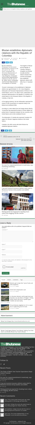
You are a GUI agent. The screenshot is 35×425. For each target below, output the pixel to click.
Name (4, 244)
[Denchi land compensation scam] (5, 292)
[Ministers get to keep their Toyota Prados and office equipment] (5, 285)
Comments (15, 279)
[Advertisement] (17, 28)
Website (4, 254)
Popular (3, 279)
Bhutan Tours (15, 330)
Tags (21, 279)
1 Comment (6, 59)
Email (3, 249)
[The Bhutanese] (17, 4)
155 (9, 302)
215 (17, 291)
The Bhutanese (6, 58)
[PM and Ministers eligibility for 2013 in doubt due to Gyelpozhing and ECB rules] (5, 307)
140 (17, 308)
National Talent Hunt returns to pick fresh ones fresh (24, 139)
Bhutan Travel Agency (6, 330)
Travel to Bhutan (21, 332)
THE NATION (23, 58)
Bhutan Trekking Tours (25, 330)
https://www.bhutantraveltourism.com (20, 321)
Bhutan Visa (14, 332)
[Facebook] (1, 364)
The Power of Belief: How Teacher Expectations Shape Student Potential (16, 372)
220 (17, 286)
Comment (5, 229)
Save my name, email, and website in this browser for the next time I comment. (17, 260)
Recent (9, 279)
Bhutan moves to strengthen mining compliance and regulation (17, 9)
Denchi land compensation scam (18, 289)
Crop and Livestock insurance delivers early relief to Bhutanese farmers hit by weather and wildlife (17, 189)
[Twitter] (4, 364)
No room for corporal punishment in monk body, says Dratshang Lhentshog (16, 378)
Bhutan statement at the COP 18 (11, 136)
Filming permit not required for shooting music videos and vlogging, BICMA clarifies (15, 212)
